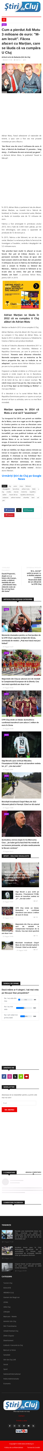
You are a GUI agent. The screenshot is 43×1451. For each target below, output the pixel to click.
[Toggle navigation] (4, 20)
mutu (21, 486)
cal (38, 497)
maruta (16, 492)
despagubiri (6, 489)
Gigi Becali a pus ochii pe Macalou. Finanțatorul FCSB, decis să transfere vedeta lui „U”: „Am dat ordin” (21, 763)
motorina (24, 492)
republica (33, 492)
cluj (10, 486)
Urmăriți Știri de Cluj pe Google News (21, 477)
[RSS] (33, 1426)
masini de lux (13, 495)
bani (33, 497)
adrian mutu (26, 489)
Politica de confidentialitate (13, 1447)
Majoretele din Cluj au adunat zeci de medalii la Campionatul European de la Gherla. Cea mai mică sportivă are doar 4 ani (21, 681)
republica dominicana (27, 495)
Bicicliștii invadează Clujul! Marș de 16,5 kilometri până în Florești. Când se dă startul (27, 945)
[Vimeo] (24, 1426)
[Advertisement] (21, 113)
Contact (21, 1416)
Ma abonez (9, 1110)
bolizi (34, 489)
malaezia (5, 497)
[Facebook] (10, 1426)
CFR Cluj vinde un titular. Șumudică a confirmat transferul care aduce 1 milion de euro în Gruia (20, 722)
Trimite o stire (21, 1421)
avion (15, 486)
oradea (9, 492)
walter (5, 495)
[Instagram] (14, 1426)
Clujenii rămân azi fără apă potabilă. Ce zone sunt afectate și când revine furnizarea (28, 1266)
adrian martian (16, 497)
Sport (4, 24)
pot (4, 500)
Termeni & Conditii (33, 1447)
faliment (28, 486)
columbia (26, 497)
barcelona (16, 489)
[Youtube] (28, 1426)
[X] (19, 1426)
